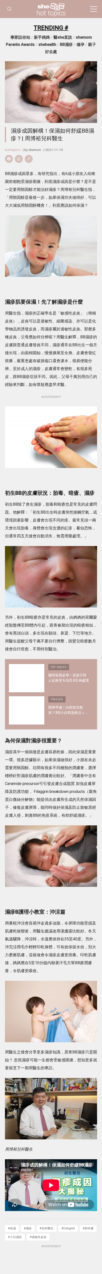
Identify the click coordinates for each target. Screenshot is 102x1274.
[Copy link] (29, 159)
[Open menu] (93, 9)
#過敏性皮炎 (38, 1237)
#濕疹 (28, 1228)
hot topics (51, 13)
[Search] (9, 9)
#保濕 (12, 1228)
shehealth (47, 44)
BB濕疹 (66, 44)
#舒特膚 (88, 1228)
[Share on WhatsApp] (19, 159)
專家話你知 (20, 37)
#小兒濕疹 (15, 1237)
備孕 (80, 44)
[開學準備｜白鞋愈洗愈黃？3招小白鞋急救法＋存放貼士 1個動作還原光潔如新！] (26, 710)
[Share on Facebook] (9, 159)
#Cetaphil (68, 1228)
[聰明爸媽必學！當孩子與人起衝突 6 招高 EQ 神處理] (26, 678)
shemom (34, 150)
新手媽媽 (42, 37)
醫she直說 (62, 37)
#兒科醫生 (46, 1228)
